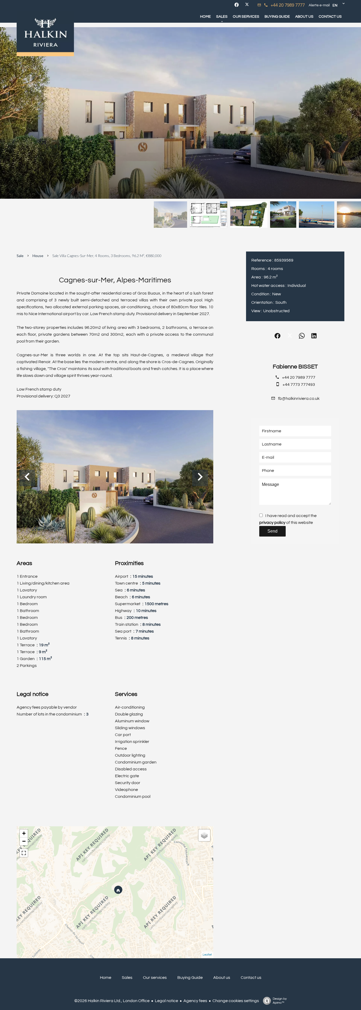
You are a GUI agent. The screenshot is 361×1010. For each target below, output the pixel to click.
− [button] (24, 841)
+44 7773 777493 (299, 384)
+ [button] (24, 833)
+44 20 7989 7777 (288, 5)
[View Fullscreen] (24, 853)
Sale (20, 255)
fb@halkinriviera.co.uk (299, 398)
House (38, 255)
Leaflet (207, 954)
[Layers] (204, 835)
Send (272, 531)
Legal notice (166, 1001)
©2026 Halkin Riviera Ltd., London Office (112, 1001)
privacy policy (272, 522)
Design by (280, 1000)
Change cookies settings (235, 1001)
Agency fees (195, 1001)
